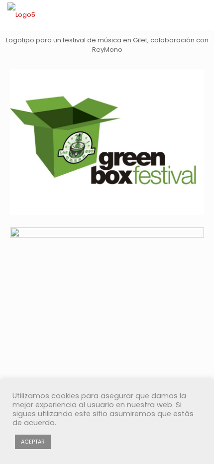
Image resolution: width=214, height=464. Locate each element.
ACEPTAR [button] (33, 442)
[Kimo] (21, 14)
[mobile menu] (200, 14)
